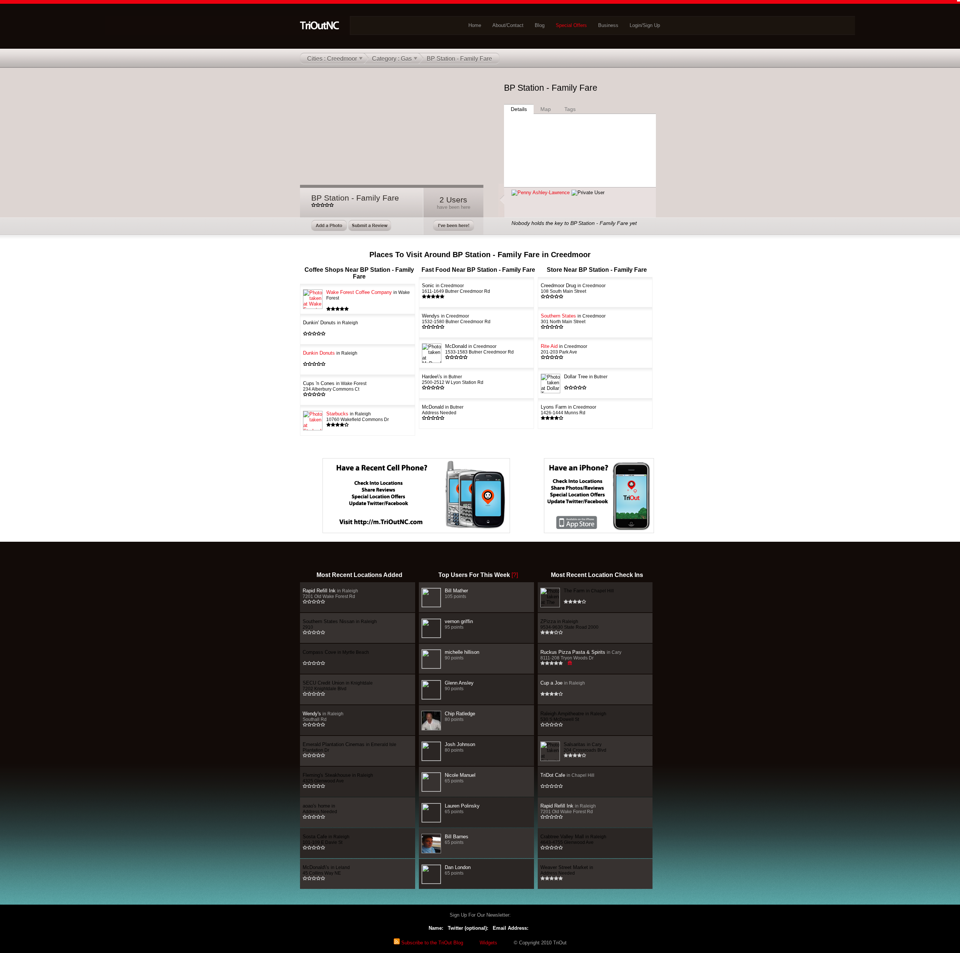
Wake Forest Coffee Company (368, 294)
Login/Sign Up (645, 25)
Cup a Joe (562, 683)
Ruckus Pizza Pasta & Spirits (580, 654)
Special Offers (571, 25)
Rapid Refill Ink (330, 593)
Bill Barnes (456, 839)
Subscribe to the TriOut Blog (431, 943)
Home (474, 25)
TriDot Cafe (567, 775)
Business (608, 25)
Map (545, 109)
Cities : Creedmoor (332, 58)
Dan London (458, 870)
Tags (570, 109)
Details (519, 109)
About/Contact (508, 25)
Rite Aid (564, 348)
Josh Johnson (460, 747)
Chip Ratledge (460, 716)
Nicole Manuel (460, 777)
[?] (515, 575)
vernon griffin (459, 624)
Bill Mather (456, 593)
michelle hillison (462, 654)
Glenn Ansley (459, 685)
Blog (539, 25)
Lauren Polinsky (462, 808)
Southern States (573, 318)
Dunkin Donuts (330, 353)
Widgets (488, 943)
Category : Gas (392, 58)
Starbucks (357, 416)
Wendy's (323, 716)
